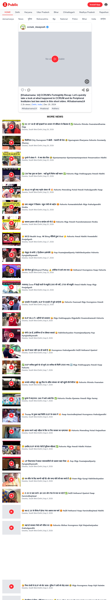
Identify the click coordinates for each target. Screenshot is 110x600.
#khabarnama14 (29, 108)
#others (55, 108)
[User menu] (106, 4)
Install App (95, 4)
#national (44, 108)
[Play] (55, 59)
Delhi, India (37, 104)
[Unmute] (87, 81)
